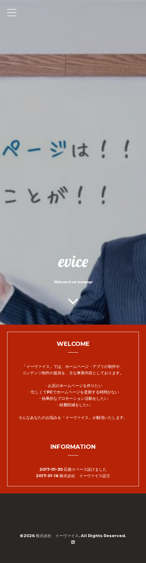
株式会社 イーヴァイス (57, 535)
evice (73, 261)
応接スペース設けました (85, 469)
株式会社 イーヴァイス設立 (85, 475)
